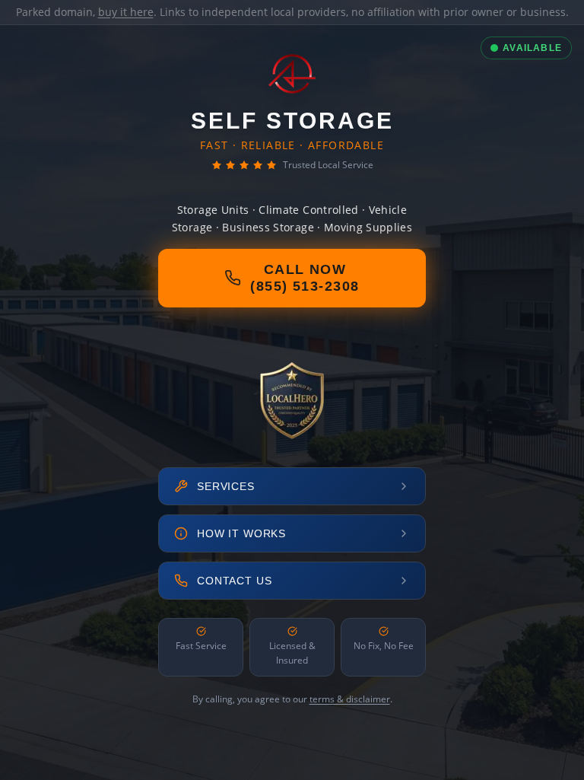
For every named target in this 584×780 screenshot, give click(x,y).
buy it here (126, 12)
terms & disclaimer (349, 698)
